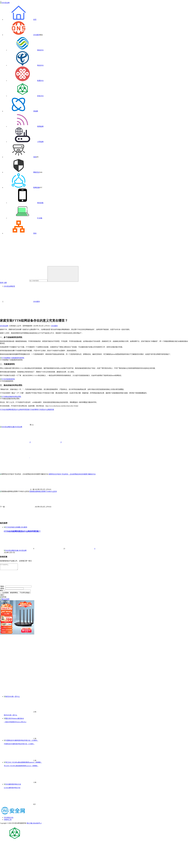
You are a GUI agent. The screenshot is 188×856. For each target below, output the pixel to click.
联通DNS (40, 80)
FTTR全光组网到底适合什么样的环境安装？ (22, 531)
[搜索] (62, 274)
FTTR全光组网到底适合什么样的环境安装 (14, 409)
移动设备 (40, 203)
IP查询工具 (8, 819)
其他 (34, 233)
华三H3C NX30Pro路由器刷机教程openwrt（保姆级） (21, 766)
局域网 (35, 111)
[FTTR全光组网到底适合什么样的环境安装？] (12, 527)
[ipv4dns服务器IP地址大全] (12, 784)
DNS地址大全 (8, 817)
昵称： (2, 586)
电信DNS (40, 65)
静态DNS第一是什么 (10, 715)
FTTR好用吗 (33, 409)
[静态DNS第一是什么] (12, 696)
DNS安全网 (4, 326)
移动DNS (40, 50)
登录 (1, 282)
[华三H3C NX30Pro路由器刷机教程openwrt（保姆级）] (23, 762)
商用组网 (40, 126)
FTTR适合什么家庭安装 (46, 409)
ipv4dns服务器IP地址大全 (12, 787)
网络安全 (36, 172)
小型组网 (40, 142)
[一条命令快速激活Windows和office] (14, 718)
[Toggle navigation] (1, 1)
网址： (2, 590)
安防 (34, 157)
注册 (5, 282)
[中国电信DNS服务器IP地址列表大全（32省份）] (21, 740)
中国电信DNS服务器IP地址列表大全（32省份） (19, 744)
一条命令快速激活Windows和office (15, 722)
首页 (34, 19)
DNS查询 (36, 35)
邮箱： (2, 588)
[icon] (14, 840)
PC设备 (39, 218)
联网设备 (36, 187)
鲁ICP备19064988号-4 (34, 823)
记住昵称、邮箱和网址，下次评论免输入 (16, 592)
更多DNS (40, 96)
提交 (2, 595)
